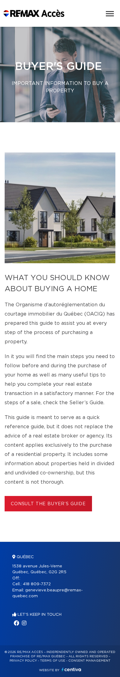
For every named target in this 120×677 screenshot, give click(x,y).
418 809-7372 (37, 584)
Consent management (89, 660)
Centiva (71, 669)
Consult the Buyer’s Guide (48, 504)
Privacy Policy (23, 660)
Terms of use (52, 660)
